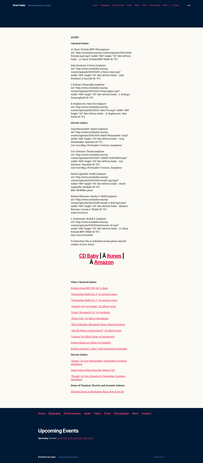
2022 (80, 438)
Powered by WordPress (68, 457)
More (165, 5)
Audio (129, 5)
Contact (175, 5)
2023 (75, 438)
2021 (85, 438)
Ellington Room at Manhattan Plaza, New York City (97, 391)
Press (144, 5)
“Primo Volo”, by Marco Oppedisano (90, 318)
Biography (105, 5)
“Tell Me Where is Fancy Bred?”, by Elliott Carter (96, 330)
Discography (155, 5)
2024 (70, 438)
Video (137, 5)
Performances (118, 5)
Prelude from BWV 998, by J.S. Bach (89, 288)
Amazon (103, 262)
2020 (90, 438)
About (95, 5)
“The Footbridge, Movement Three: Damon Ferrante (98, 324)
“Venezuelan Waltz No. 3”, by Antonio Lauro (94, 294)
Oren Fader (19, 5)
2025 (64, 438)
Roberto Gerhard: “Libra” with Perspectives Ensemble (99, 348)
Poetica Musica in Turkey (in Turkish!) (91, 342)
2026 (59, 438)
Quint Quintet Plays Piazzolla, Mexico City (93, 370)
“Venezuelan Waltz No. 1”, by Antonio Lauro (94, 300)
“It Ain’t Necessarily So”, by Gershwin (90, 312)
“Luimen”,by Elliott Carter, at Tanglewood (92, 336)
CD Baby (89, 256)
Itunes (114, 256)
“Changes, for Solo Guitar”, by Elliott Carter (93, 306)
